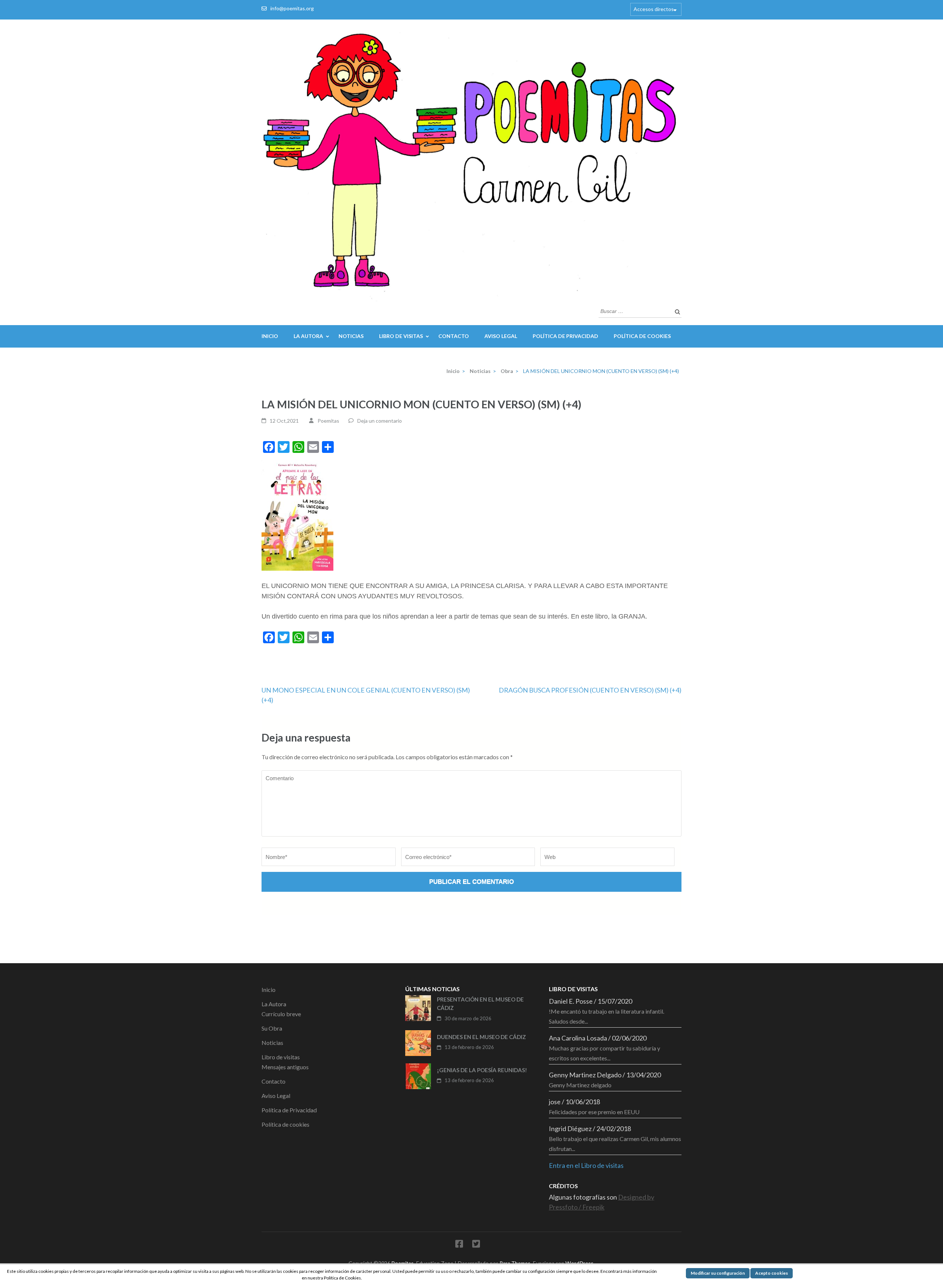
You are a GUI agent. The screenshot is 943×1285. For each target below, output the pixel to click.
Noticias (351, 336)
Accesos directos (654, 9)
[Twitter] (476, 1245)
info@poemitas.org (292, 8)
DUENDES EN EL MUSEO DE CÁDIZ (481, 1037)
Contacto (453, 336)
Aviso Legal (500, 336)
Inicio (270, 336)
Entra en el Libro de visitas (586, 1165)
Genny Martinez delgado (580, 1084)
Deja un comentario (379, 421)
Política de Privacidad (565, 336)
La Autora (308, 336)
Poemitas (328, 421)
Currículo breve (281, 1013)
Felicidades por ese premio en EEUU (594, 1111)
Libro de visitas (401, 336)
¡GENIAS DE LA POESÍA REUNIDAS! (482, 1070)
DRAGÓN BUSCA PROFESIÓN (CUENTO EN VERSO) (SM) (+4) (590, 690)
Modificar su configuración (718, 1273)
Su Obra (272, 1028)
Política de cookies (642, 336)
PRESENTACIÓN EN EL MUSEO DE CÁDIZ (480, 1003)
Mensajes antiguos (285, 1066)
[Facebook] (459, 1245)
